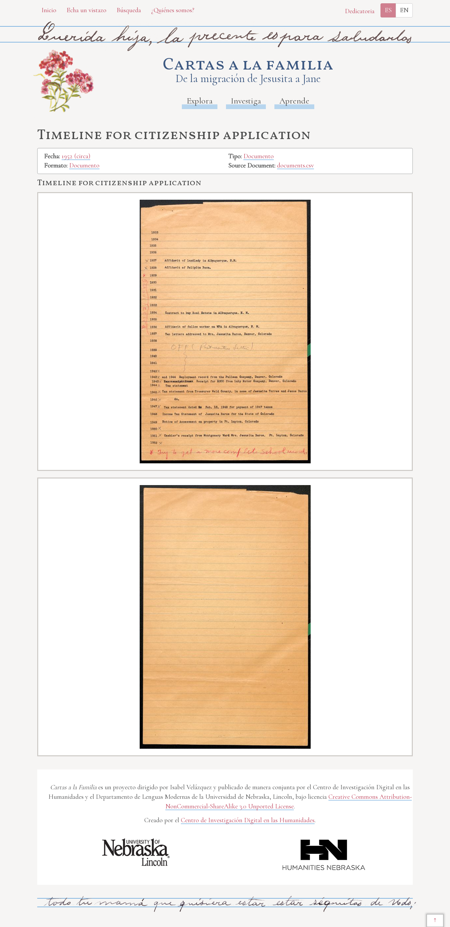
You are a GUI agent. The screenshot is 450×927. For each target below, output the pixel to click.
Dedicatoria (360, 11)
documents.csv (295, 165)
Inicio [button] (49, 10)
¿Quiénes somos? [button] (172, 10)
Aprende (294, 101)
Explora (199, 101)
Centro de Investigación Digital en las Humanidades (248, 820)
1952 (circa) (76, 156)
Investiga (246, 101)
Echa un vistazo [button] (86, 10)
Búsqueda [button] (129, 10)
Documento (84, 165)
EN (404, 10)
